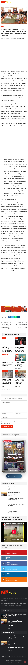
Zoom (2, 26)
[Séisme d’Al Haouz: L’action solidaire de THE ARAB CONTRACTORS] (7, 357)
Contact (24, 656)
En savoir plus (4, 606)
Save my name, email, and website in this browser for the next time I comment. (14, 422)
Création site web (10, 662)
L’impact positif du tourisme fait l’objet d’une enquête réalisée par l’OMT (6, 327)
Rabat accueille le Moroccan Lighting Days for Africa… (17, 487)
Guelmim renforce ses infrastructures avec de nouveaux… (17, 510)
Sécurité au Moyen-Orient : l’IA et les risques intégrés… (17, 614)
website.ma (18, 662)
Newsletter (19, 656)
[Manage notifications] (25, 662)
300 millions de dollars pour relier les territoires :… (17, 504)
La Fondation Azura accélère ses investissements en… (16, 499)
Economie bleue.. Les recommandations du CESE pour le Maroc (21, 326)
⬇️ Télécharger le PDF (14, 476)
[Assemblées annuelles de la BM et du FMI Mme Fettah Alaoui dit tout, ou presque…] (20, 341)
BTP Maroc (5, 354)
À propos (4, 656)
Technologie (5, 371)
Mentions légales (11, 656)
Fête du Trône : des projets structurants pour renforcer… (15, 493)
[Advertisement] (14, 55)
